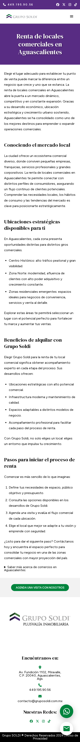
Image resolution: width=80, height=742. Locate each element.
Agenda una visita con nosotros (40, 587)
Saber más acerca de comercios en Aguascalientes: (30, 569)
